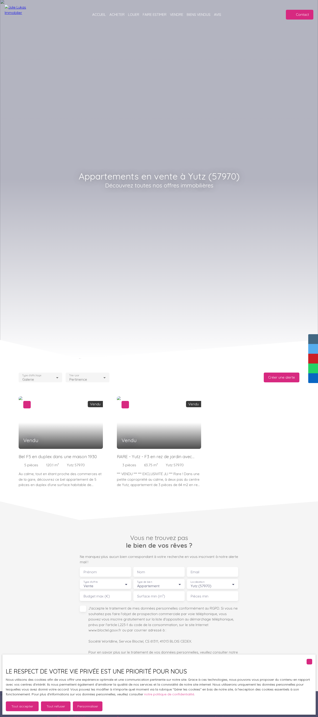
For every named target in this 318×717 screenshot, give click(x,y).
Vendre (176, 14)
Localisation (197, 582)
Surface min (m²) (151, 596)
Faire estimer (154, 14)
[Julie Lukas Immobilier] (23, 14)
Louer (133, 14)
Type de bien (144, 582)
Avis (217, 14)
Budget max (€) (97, 596)
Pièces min (199, 596)
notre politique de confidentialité (169, 694)
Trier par (74, 375)
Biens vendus (198, 14)
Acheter (117, 14)
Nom (141, 572)
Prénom (90, 572)
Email (195, 572)
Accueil (99, 14)
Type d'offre (90, 582)
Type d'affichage (31, 375)
